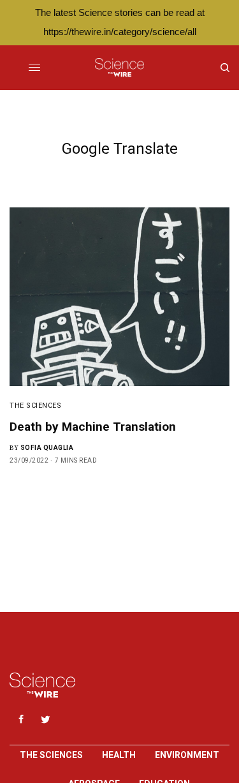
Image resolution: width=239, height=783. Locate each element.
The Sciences (36, 405)
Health (119, 755)
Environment (187, 755)
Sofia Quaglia (47, 447)
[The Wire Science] (119, 67)
